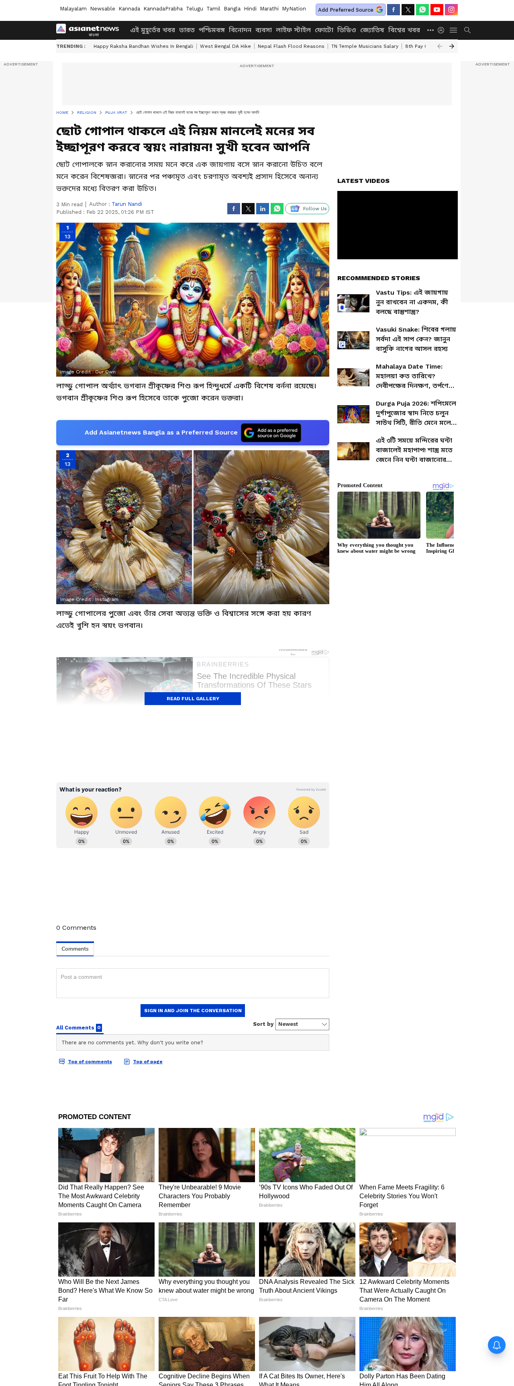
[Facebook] (393, 9)
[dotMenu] (430, 30)
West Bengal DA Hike (225, 46)
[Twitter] (408, 9)
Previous (440, 46)
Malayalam (73, 9)
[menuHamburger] (454, 30)
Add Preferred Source (345, 10)
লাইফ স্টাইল (293, 30)
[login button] (443, 30)
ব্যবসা (263, 30)
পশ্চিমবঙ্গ (212, 30)
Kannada (129, 9)
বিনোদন (240, 30)
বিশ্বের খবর (404, 30)
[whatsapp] (422, 9)
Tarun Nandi (127, 204)
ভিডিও (346, 30)
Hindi (250, 9)
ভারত (187, 30)
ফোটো (324, 30)
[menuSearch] (467, 30)
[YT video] (436, 9)
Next (452, 46)
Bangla (232, 9)
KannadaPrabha (163, 9)
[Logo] (90, 30)
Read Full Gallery (193, 698)
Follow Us (315, 208)
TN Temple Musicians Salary (364, 46)
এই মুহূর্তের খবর (152, 30)
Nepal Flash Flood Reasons (291, 46)
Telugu (194, 9)
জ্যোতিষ (372, 30)
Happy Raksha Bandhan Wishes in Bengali (143, 46)
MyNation (294, 9)
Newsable (102, 9)
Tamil (213, 9)
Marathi (269, 9)
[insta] (451, 9)
